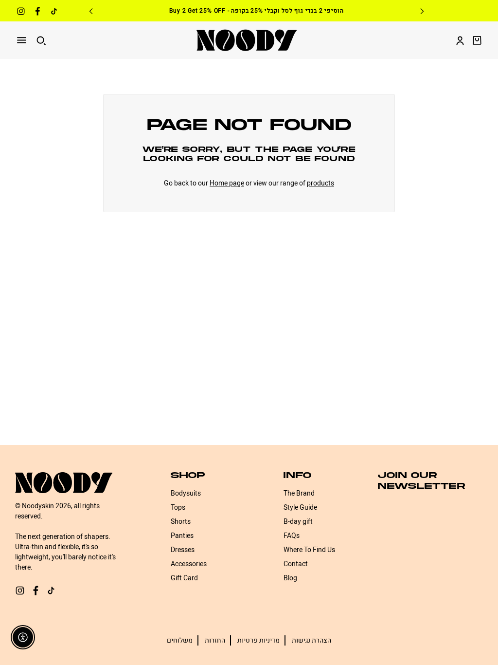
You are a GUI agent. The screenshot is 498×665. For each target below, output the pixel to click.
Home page (227, 183)
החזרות (215, 640)
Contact (296, 564)
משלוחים (180, 640)
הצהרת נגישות (311, 640)
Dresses (183, 550)
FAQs (292, 536)
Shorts (181, 522)
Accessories (189, 564)
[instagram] (21, 12)
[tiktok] (54, 12)
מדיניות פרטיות (258, 640)
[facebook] (37, 12)
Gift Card (184, 578)
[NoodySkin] (246, 40)
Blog (290, 578)
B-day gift (298, 522)
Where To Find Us (309, 550)
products (320, 183)
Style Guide (300, 507)
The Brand (299, 493)
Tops (178, 507)
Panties (182, 536)
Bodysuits (186, 493)
